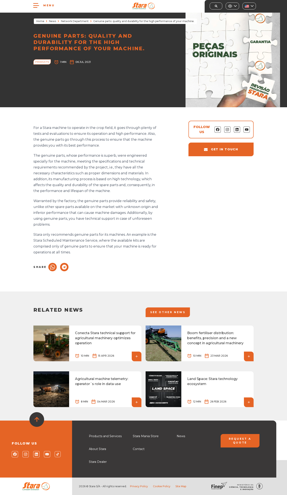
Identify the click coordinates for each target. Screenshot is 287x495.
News (52, 21)
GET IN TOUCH (224, 149)
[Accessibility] (232, 6)
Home (40, 21)
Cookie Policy (161, 486)
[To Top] (36, 419)
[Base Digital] (259, 486)
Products (42, 62)
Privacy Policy (139, 486)
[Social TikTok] (57, 454)
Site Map (180, 486)
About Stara (97, 449)
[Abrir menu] (36, 5)
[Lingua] (249, 6)
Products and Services (105, 436)
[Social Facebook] (14, 454)
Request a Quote (240, 440)
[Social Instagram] (25, 454)
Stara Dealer (98, 462)
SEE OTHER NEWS (167, 312)
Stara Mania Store (146, 436)
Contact (139, 449)
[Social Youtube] (47, 454)
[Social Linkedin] (36, 454)
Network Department (75, 21)
